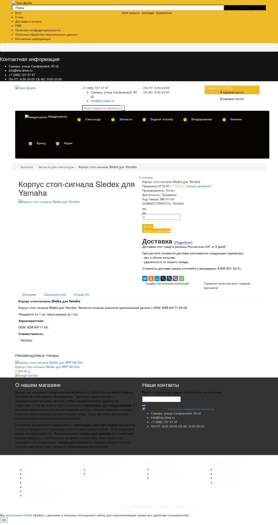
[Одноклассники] (151, 278)
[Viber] (175, 278)
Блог (18, 12)
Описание (29, 294)
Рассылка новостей (228, 482)
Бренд (41, 143)
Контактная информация (33, 38)
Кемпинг (236, 119)
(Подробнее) (183, 242)
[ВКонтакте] (144, 278)
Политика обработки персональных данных (46, 34)
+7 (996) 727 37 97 (22, 75)
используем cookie (19, 515)
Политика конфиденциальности (37, 30)
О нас (19, 17)
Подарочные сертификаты (170, 474)
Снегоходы (92, 119)
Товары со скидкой (164, 478)
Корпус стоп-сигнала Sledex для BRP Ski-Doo (47, 366)
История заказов (226, 474)
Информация (14, 47)
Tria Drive (127, 510)
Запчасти (125, 119)
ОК (4, 520)
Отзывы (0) (81, 294)
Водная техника (161, 119)
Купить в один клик (156, 231)
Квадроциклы (57, 116)
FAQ (18, 25)
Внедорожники (201, 119)
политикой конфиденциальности (191, 409)
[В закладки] (145, 222)
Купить (148, 226)
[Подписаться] (144, 405)
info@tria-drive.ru (21, 70)
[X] (163, 278)
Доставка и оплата (28, 21)
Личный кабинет (226, 469)
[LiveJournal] (169, 278)
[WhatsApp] (181, 278)
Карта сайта (96, 474)
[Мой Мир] (157, 278)
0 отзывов (146, 177)
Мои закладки (224, 478)
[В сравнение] (150, 222)
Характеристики (55, 294)
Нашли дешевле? (199, 186)
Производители (162, 469)
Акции (67, 143)
